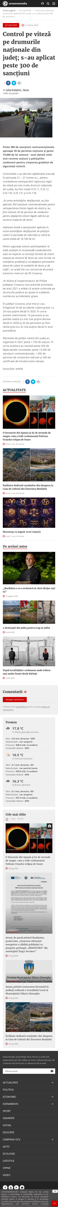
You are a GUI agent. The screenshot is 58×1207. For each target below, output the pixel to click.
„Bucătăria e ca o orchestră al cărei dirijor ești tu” (29, 590)
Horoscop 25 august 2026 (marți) (22, 531)
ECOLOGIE (9, 1153)
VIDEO (6, 1175)
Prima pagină (9, 10)
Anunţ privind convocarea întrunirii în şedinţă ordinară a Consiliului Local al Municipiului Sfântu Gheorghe (27, 990)
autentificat (21, 706)
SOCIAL (7, 1125)
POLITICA (8, 1089)
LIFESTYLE (8, 1160)
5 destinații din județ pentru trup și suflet (26, 627)
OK (55, 1191)
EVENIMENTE (10, 1104)
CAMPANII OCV (11, 1139)
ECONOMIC (9, 1096)
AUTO (6, 1146)
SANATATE (8, 1118)
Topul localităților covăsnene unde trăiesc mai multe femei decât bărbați (27, 672)
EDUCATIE (8, 1132)
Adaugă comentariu (14, 699)
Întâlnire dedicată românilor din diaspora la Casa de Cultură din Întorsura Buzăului (28, 487)
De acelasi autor (15, 546)
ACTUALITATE (11, 25)
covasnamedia (17, 3)
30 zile (20, 818)
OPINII (6, 1168)
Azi (7, 818)
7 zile (12, 818)
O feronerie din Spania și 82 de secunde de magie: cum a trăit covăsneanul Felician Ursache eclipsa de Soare (27, 436)
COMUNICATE (13, 930)
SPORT (7, 1111)
